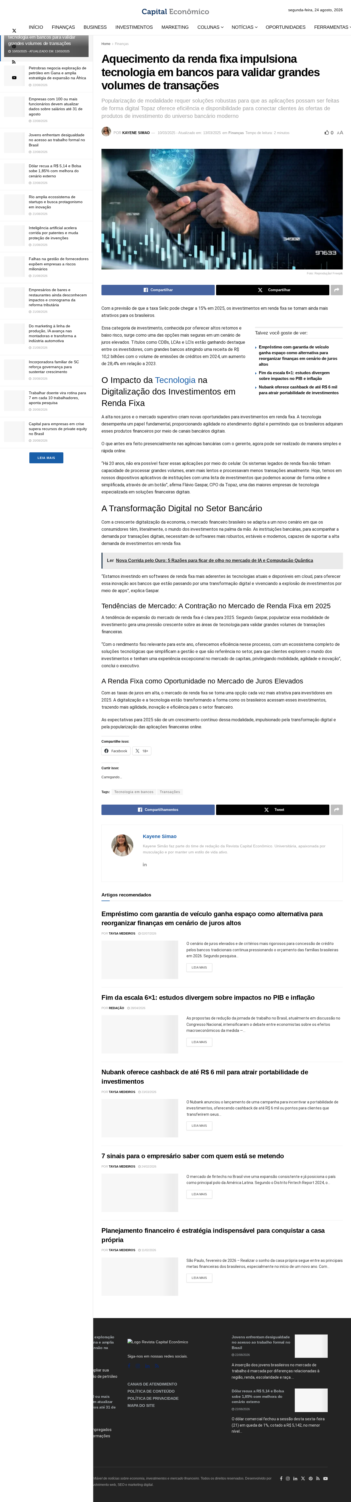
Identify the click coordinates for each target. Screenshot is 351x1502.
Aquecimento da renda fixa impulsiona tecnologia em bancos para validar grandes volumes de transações (45, 37)
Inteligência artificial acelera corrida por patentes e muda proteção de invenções (53, 233)
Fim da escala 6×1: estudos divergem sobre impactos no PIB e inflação (208, 997)
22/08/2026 (242, 1354)
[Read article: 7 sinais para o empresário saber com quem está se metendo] (139, 1193)
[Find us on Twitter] (14, 31)
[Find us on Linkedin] (147, 1366)
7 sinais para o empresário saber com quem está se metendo (192, 1156)
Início (36, 27)
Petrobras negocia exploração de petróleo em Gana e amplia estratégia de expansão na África (57, 73)
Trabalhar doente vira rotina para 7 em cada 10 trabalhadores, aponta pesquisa (57, 398)
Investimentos (134, 27)
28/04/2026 (137, 1008)
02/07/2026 (148, 933)
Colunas (208, 27)
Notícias (242, 27)
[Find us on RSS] (14, 62)
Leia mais (46, 457)
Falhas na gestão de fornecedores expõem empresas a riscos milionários (59, 264)
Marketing (175, 27)
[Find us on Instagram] (138, 1366)
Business (95, 27)
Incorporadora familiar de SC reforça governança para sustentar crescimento (54, 367)
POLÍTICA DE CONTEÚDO (151, 1391)
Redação (116, 1008)
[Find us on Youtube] (14, 78)
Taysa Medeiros (122, 933)
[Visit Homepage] (175, 10)
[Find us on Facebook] (129, 1366)
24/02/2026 (148, 1166)
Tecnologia (175, 380)
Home (106, 44)
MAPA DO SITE (141, 1405)
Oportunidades (285, 27)
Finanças (63, 27)
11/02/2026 (148, 1250)
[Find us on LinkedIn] (295, 1478)
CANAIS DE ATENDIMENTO (152, 1384)
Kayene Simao (136, 133)
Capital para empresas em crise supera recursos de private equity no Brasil (58, 429)
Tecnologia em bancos (134, 792)
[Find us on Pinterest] (14, 46)
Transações (170, 792)
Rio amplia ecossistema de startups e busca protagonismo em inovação (56, 202)
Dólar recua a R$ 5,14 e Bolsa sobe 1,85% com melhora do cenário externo (55, 171)
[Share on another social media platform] (337, 290)
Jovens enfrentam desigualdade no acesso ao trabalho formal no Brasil (57, 140)
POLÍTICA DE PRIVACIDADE (153, 1398)
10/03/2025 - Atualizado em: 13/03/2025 (189, 133)
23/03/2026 (148, 1092)
